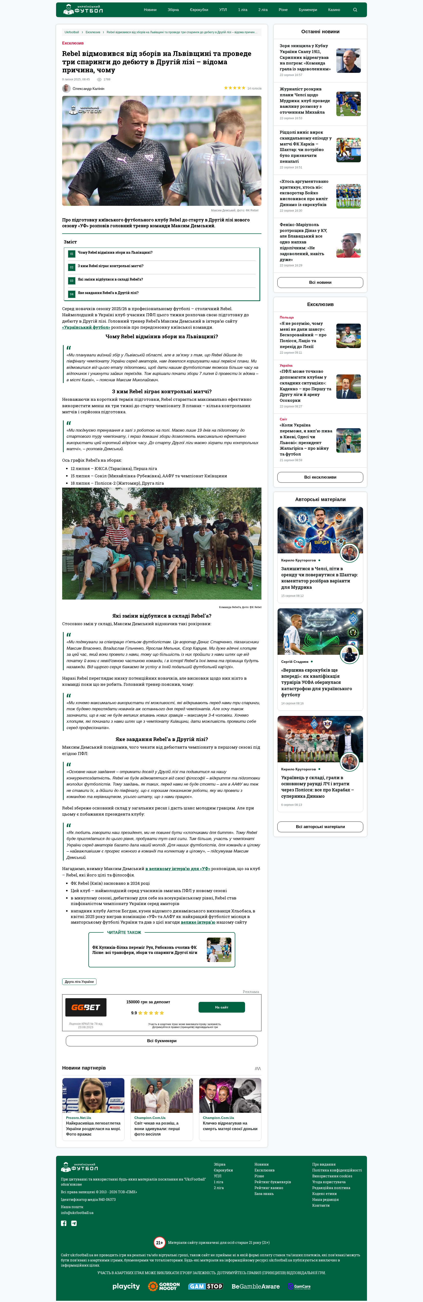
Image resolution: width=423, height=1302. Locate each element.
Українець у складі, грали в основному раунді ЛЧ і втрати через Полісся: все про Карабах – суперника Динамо (317, 787)
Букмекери (308, 10)
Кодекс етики (324, 1193)
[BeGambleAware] (256, 1287)
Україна (286, 365)
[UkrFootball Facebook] (63, 1223)
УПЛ (223, 10)
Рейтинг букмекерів (273, 1182)
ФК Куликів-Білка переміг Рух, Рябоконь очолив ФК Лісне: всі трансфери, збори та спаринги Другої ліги (144, 950)
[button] (355, 10)
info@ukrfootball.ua (77, 1212)
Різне (283, 10)
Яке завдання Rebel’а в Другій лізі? (104, 293)
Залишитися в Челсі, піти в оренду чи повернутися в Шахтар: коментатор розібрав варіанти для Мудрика (319, 578)
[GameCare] (299, 1287)
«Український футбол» (86, 327)
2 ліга (263, 10)
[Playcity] (126, 1287)
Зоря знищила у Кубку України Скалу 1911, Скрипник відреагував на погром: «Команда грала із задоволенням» (305, 57)
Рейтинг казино (269, 1187)
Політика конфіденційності (337, 1170)
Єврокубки (199, 10)
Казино (334, 10)
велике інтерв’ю (198, 922)
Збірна (173, 10)
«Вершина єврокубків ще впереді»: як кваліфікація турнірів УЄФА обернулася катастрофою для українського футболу (316, 682)
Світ (283, 419)
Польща (287, 317)
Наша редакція (325, 1199)
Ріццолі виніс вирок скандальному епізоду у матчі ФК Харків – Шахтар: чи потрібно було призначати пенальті (306, 146)
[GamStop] (205, 1287)
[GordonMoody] (164, 1286)
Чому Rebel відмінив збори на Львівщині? (111, 253)
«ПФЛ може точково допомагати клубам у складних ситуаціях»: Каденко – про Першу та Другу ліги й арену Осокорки (305, 385)
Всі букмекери (161, 1041)
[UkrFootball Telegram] (74, 1223)
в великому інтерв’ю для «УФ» (177, 868)
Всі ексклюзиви (320, 477)
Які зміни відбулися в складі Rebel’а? (106, 280)
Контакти (321, 1205)
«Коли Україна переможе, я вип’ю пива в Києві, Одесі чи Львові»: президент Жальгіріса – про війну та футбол (306, 439)
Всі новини (320, 282)
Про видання (324, 1164)
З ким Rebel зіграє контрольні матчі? (106, 266)
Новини (150, 10)
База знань (264, 1193)
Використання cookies (332, 1176)
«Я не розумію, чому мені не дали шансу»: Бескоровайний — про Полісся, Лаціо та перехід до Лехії (303, 334)
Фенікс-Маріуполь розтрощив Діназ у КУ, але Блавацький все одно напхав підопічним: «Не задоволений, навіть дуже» (303, 242)
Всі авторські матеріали (320, 826)
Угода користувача (329, 1182)
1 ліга (242, 10)
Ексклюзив (73, 43)
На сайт (221, 1007)
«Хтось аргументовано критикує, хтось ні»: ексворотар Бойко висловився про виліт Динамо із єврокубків (304, 192)
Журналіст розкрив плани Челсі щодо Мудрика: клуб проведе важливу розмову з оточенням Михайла (305, 100)
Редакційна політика (331, 1187)
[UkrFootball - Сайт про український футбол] (81, 10)
